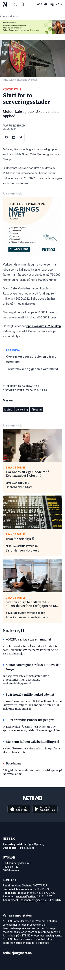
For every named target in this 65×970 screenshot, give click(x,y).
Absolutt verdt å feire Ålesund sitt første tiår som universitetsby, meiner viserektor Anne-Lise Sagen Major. (31, 650)
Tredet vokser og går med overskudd (32, 369)
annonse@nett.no (26, 896)
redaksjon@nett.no (29, 892)
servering (22, 409)
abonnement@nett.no (33, 900)
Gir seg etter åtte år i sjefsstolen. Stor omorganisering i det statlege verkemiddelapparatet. (26, 679)
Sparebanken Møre (19, 487)
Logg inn (41, 4)
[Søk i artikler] (22, 4)
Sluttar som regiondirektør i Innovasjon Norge (33, 667)
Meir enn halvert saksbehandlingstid (32, 741)
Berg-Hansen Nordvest (22, 550)
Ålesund (37, 409)
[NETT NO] (8, 4)
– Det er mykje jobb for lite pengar (29, 720)
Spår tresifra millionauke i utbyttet (30, 694)
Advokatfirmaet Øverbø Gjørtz (27, 617)
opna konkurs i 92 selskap (43, 326)
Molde (8, 409)
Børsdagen (13, 763)
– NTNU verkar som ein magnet (28, 639)
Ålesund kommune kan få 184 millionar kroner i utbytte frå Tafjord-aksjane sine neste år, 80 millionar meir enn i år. (32, 705)
